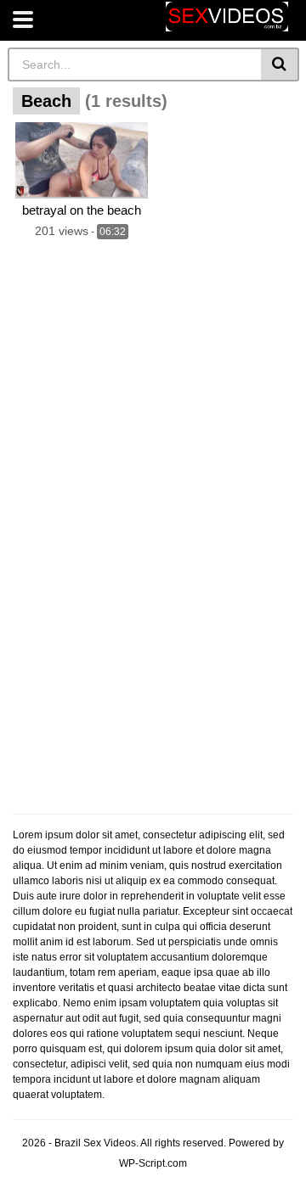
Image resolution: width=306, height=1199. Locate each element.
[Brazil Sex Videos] (227, 16)
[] (280, 64)
